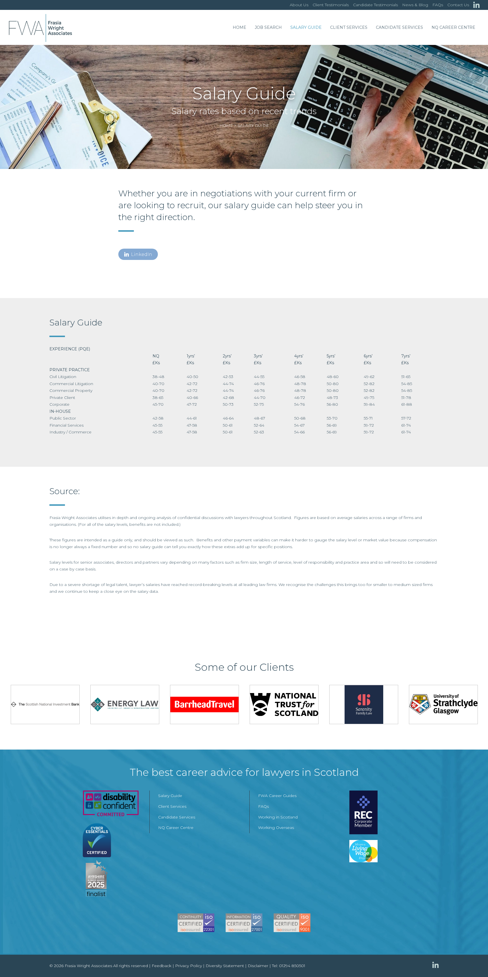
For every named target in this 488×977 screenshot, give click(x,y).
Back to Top (472, 961)
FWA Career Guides (277, 795)
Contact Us (458, 4)
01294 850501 (292, 965)
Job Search (268, 27)
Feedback (161, 965)
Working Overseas (276, 827)
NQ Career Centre (453, 27)
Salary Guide (306, 27)
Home (239, 27)
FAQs (437, 4)
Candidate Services (399, 27)
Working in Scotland (278, 817)
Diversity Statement (225, 965)
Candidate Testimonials (375, 4)
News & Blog (415, 4)
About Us (299, 4)
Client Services (348, 27)
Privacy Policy (188, 965)
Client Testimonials (331, 4)
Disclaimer (258, 965)
